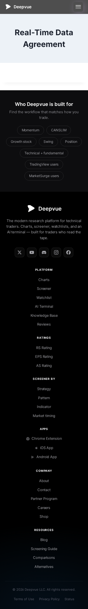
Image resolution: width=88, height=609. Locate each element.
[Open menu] (78, 7)
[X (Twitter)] (19, 252)
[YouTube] (32, 252)
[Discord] (44, 252)
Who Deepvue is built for (44, 104)
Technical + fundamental (43, 153)
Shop (44, 516)
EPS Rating (44, 356)
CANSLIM (58, 130)
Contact (44, 490)
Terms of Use (24, 599)
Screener (44, 288)
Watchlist (43, 297)
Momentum (30, 130)
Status (69, 599)
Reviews (44, 324)
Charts (44, 280)
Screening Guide (44, 549)
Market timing (44, 416)
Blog (44, 540)
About (44, 481)
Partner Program (44, 498)
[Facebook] (68, 252)
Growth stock (21, 141)
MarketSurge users (44, 176)
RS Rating (44, 348)
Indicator (44, 407)
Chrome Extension (47, 438)
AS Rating (44, 365)
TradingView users (44, 164)
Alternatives (44, 566)
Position (71, 141)
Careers (44, 508)
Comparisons (44, 557)
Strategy (44, 389)
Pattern (44, 398)
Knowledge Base (44, 315)
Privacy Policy (49, 599)
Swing (48, 141)
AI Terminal (44, 306)
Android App (46, 457)
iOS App (47, 448)
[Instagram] (56, 252)
